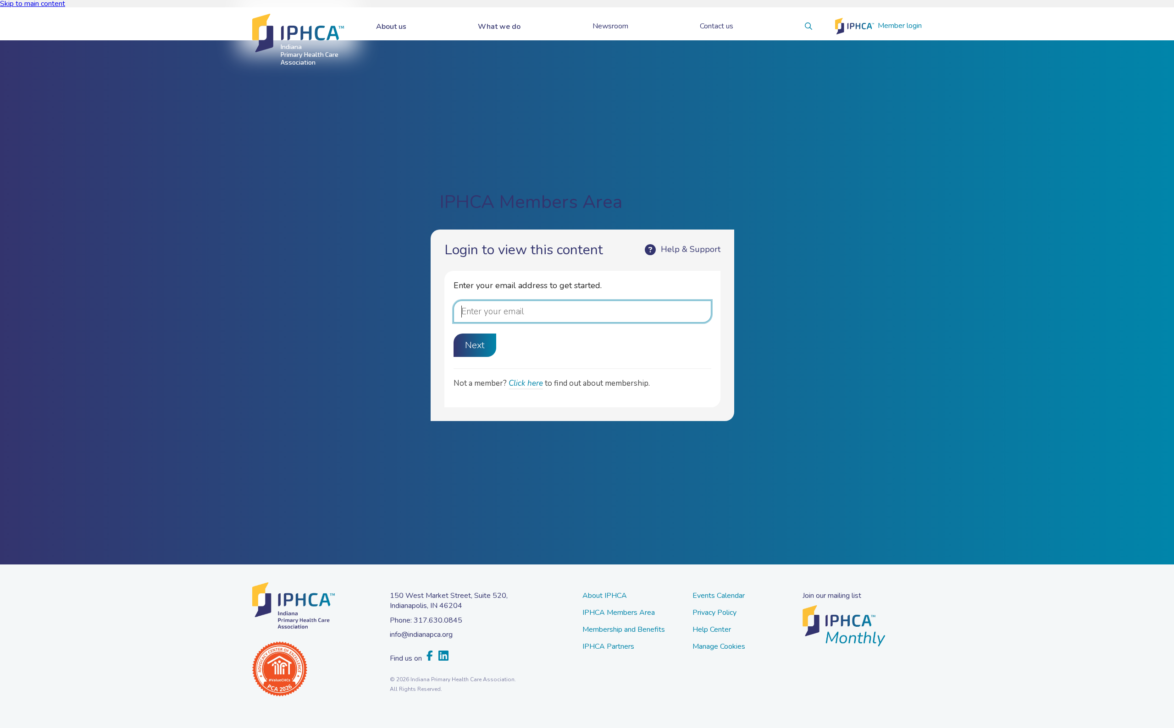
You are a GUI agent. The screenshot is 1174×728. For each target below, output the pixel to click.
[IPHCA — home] (298, 33)
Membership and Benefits (623, 630)
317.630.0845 (438, 620)
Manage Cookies (718, 647)
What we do (499, 27)
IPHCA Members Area (618, 613)
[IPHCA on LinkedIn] (443, 656)
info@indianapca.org (421, 634)
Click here (526, 383)
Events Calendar (718, 596)
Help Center (711, 630)
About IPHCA (604, 596)
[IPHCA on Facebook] (429, 656)
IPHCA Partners (608, 647)
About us (391, 27)
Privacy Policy (714, 613)
